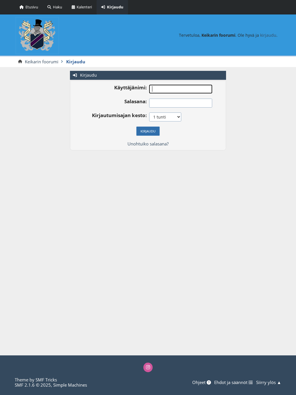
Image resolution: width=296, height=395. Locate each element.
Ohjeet (199, 382)
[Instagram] (148, 367)
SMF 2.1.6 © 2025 (33, 385)
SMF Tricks (46, 380)
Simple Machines (70, 385)
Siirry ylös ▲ (268, 382)
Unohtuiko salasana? (148, 144)
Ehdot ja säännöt (231, 382)
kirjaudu (268, 35)
